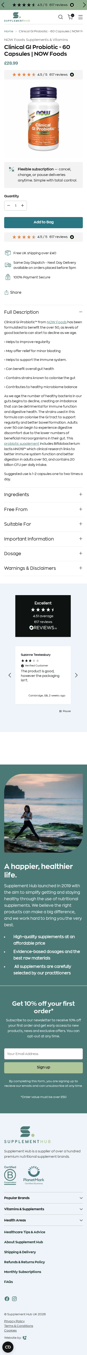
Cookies (10, 1330)
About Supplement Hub (23, 1242)
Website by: (13, 1338)
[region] (43, 675)
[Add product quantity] (22, 205)
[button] (10, 675)
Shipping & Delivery (20, 1252)
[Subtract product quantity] (8, 205)
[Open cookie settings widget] (7, 1347)
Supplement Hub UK (22, 1314)
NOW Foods (57, 322)
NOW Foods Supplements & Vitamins (36, 40)
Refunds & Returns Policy (24, 1262)
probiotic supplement (21, 443)
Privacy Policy (14, 1321)
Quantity (11, 196)
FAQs (8, 1281)
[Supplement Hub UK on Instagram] (14, 1299)
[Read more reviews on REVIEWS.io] (43, 628)
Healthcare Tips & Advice (24, 1232)
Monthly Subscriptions (22, 1271)
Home (8, 31)
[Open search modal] (60, 17)
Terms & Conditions (18, 1326)
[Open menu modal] (80, 17)
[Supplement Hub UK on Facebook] (7, 1299)
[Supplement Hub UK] (17, 16)
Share (15, 292)
